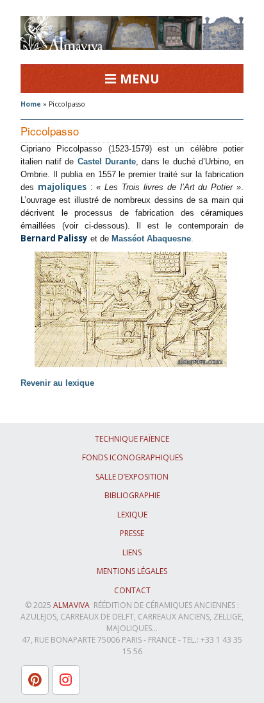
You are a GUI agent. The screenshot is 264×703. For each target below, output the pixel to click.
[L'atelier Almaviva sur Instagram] (65, 680)
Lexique (132, 514)
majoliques (62, 187)
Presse (132, 533)
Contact (132, 590)
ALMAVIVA (71, 605)
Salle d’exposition (132, 476)
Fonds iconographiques (132, 457)
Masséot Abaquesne (151, 238)
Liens (132, 552)
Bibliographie (132, 495)
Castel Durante (107, 161)
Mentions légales (132, 571)
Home (31, 104)
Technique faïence (132, 438)
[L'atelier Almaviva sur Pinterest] (35, 680)
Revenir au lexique (57, 383)
